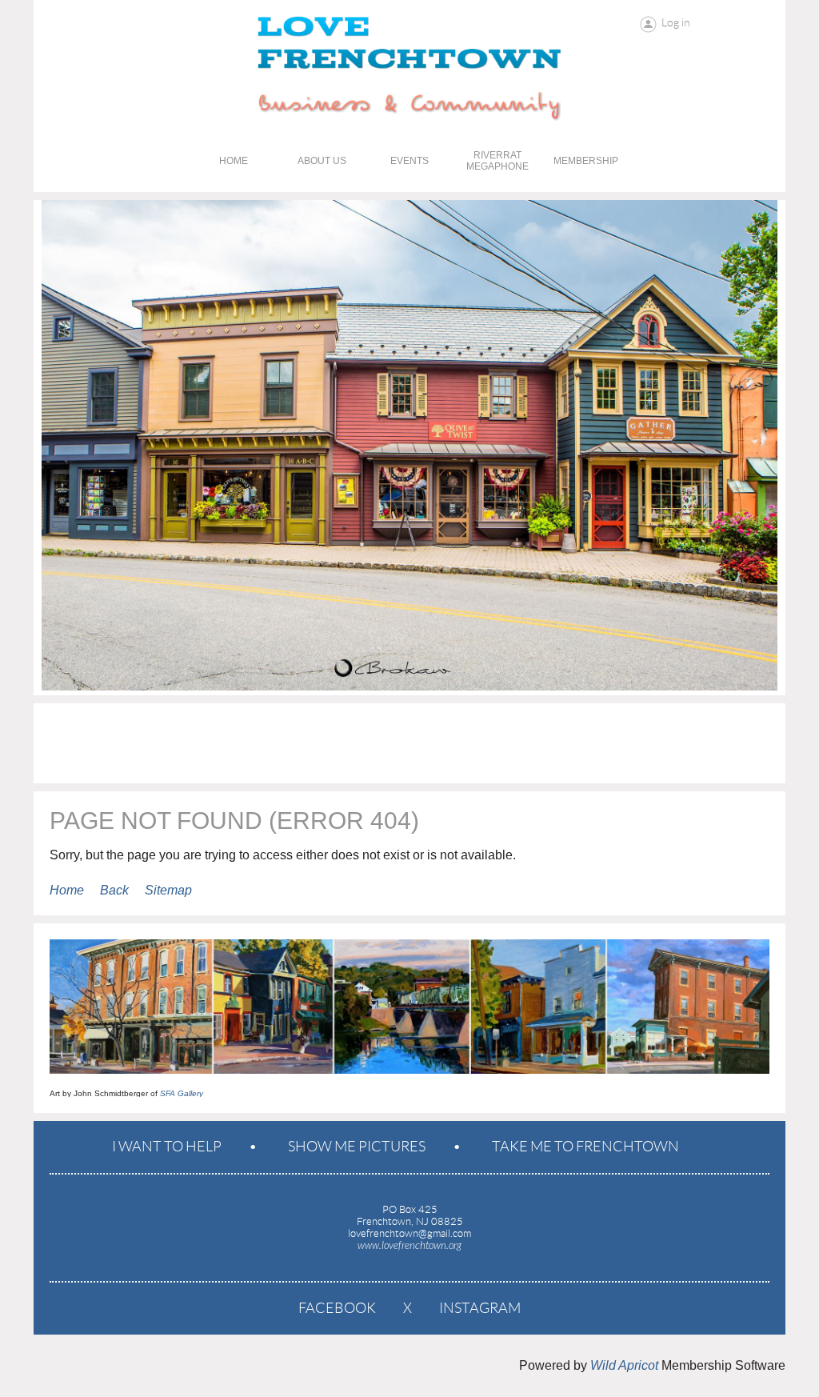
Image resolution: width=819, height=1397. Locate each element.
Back (114, 890)
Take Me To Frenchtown (585, 1147)
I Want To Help (167, 1147)
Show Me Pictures (356, 1147)
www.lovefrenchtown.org (409, 1245)
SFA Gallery (181, 1093)
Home (67, 890)
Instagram (480, 1308)
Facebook (337, 1308)
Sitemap (168, 890)
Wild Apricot (624, 1365)
